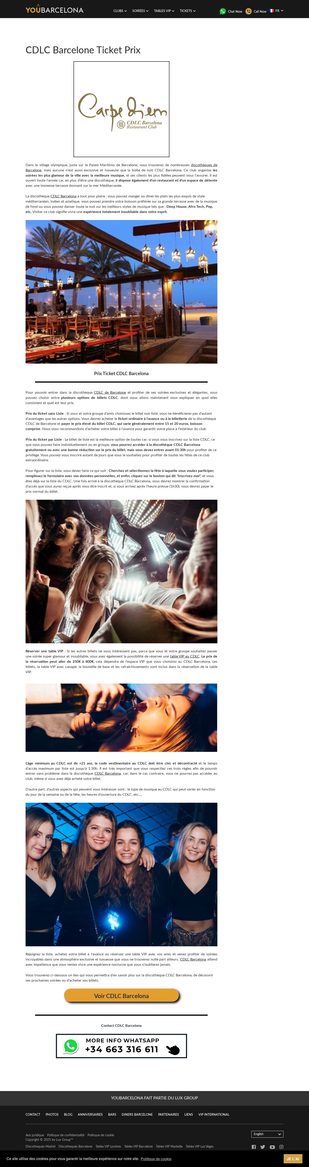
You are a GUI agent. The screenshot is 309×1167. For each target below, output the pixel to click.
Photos (52, 1114)
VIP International (213, 1114)
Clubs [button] (118, 11)
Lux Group (63, 1139)
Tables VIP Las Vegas (200, 1146)
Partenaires (168, 1114)
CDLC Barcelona (63, 196)
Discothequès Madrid (40, 1146)
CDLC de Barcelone (110, 392)
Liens (188, 1114)
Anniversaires (90, 1114)
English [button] (259, 1134)
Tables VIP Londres (108, 1146)
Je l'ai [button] (293, 1158)
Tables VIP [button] (162, 11)
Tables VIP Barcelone (138, 1146)
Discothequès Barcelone (75, 1146)
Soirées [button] (138, 11)
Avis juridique (35, 1135)
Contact (33, 1114)
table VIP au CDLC (185, 656)
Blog (68, 1114)
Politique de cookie (101, 1135)
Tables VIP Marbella (169, 1146)
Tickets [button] (186, 11)
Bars (112, 1114)
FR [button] (277, 11)
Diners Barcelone (137, 1114)
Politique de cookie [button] (156, 1158)
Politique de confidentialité (65, 1135)
